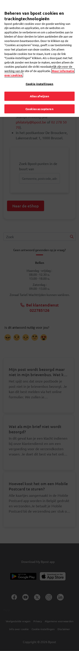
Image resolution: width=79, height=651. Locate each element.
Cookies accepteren (39, 109)
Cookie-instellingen (39, 84)
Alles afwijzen (39, 96)
